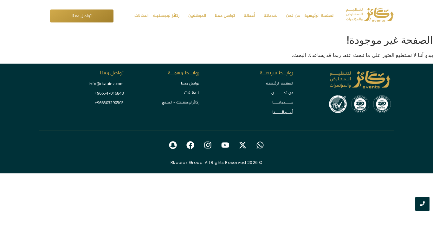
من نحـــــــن (282, 93)
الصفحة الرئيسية (279, 83)
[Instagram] (208, 145)
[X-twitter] (243, 145)
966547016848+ (109, 93)
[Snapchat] (173, 145)
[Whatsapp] (260, 145)
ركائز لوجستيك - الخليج (180, 102)
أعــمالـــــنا (282, 112)
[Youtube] (225, 145)
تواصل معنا (190, 83)
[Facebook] (190, 145)
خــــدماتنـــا (282, 102)
